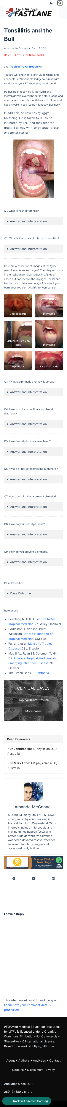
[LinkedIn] (53, 878)
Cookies (18, 1070)
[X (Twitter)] (33, 878)
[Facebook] (14, 878)
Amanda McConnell (33, 806)
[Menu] (5, 3)
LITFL (12, 1031)
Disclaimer (34, 1070)
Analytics (39, 1060)
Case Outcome (20, 593)
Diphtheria (41, 673)
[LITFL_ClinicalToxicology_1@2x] (33, 862)
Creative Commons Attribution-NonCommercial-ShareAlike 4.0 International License (32, 1036)
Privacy (49, 1070)
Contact (55, 1060)
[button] (18, 306)
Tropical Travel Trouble (24, 66)
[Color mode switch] (50, 3)
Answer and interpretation (28, 221)
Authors (23, 1060)
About (10, 1060)
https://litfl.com (43, 1046)
